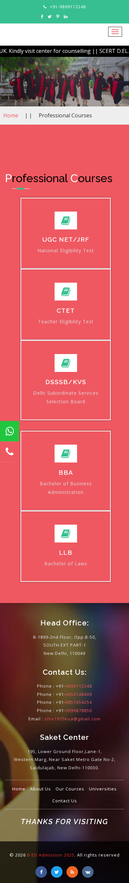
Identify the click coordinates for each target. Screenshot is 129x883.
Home (10, 115)
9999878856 (78, 710)
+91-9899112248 (68, 7)
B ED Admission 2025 (50, 855)
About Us (40, 789)
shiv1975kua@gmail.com (73, 719)
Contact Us (64, 801)
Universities (103, 789)
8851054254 (78, 702)
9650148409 (78, 694)
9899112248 (78, 686)
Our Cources (70, 789)
